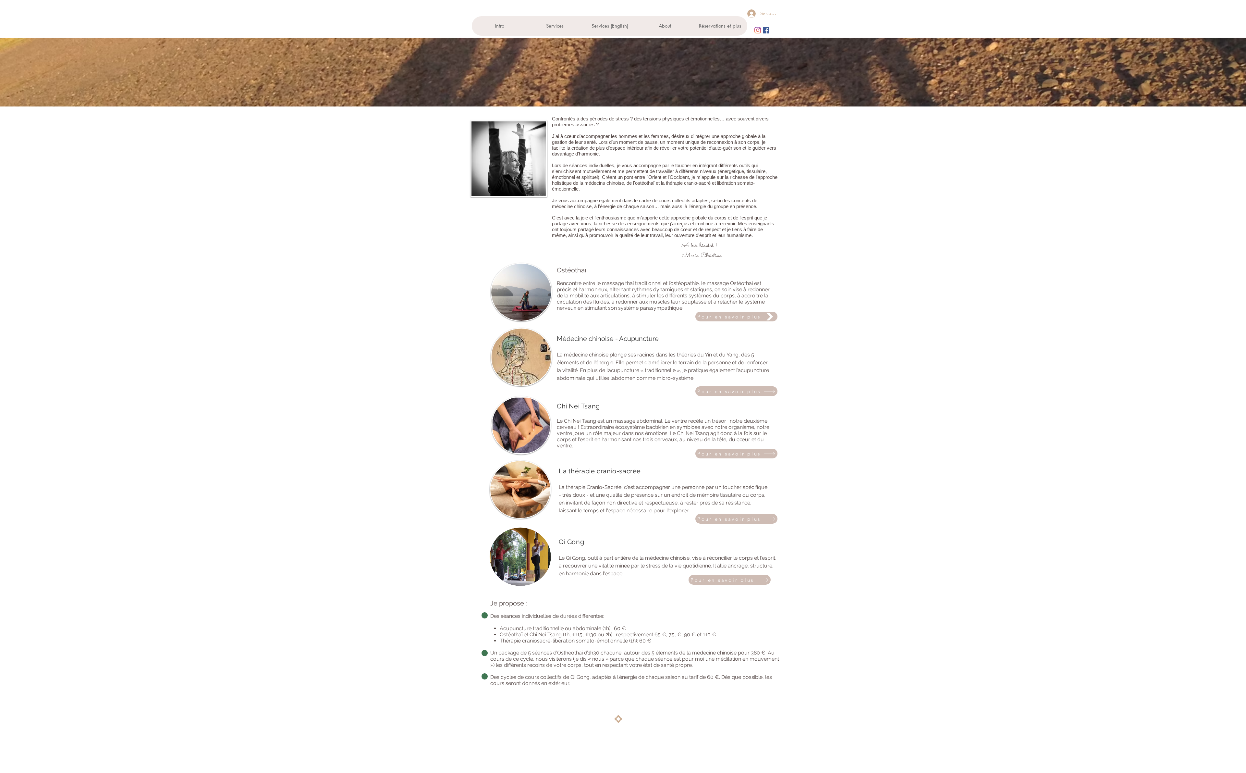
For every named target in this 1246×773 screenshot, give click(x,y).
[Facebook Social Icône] (766, 30)
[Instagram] (757, 30)
